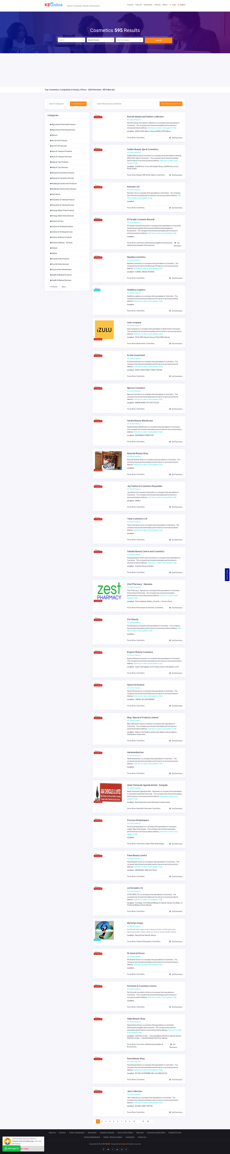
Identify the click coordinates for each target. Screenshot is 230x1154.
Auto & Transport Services (62, 157)
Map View (140, 1132)
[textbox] (71, 40)
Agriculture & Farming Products (63, 124)
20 (148, 1121)
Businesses (92, 1132)
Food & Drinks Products (60, 259)
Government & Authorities (62, 269)
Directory (62, 1132)
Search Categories (78, 104)
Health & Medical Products (62, 275)
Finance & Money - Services (62, 243)
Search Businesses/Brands (171, 104)
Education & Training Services (63, 205)
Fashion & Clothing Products (62, 226)
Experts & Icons (57, 221)
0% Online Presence (134, 120)
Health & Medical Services (61, 280)
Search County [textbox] (93, 40)
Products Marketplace (92, 1137)
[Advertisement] (115, 70)
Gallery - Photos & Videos (113, 1137)
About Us (52, 1132)
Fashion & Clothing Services (62, 232)
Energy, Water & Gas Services (63, 216)
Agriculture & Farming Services (63, 130)
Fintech (54, 248)
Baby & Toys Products (60, 162)
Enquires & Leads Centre (156, 1132)
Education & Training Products (63, 200)
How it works (227, 575)
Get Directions (177, 138)
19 (143, 1121)
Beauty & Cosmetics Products (63, 173)
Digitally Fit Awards (107, 1132)
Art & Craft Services (59, 146)
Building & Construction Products (64, 183)
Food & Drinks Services (60, 264)
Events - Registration (76, 1132)
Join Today (24, 1149)
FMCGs (54, 253)
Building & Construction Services (64, 189)
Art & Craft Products (59, 141)
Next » (64, 287)
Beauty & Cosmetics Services (63, 178)
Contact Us (142, 1137)
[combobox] (71, 40)
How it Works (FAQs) (125, 1132)
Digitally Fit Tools (175, 1132)
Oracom (124, 1144)
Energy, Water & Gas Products (63, 210)
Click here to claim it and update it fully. (162, 128)
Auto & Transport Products (62, 151)
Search (158, 40)
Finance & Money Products (62, 237)
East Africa (56, 194)
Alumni (54, 135)
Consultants (130, 1137)
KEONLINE (106, 1144)
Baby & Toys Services (60, 167)
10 (134, 1121)
